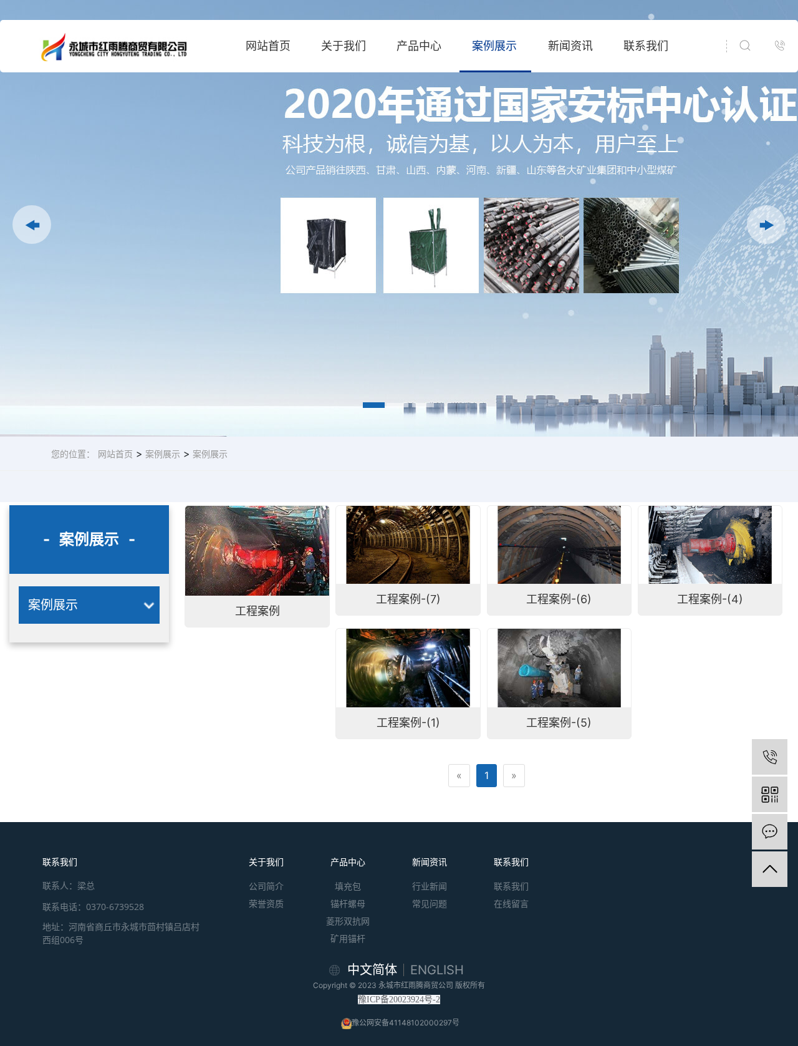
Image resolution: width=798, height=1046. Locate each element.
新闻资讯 (570, 45)
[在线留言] (769, 832)
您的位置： (73, 453)
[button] (31, 224)
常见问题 (429, 903)
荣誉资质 (266, 903)
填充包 (348, 886)
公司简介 (266, 886)
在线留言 (511, 903)
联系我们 (645, 45)
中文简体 (372, 970)
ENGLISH (437, 970)
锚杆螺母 (347, 903)
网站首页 (268, 45)
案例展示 (494, 45)
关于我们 (343, 45)
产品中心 (419, 45)
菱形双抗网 (348, 921)
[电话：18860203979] (769, 757)
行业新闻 (429, 886)
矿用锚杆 (347, 938)
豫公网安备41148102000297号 (405, 1022)
